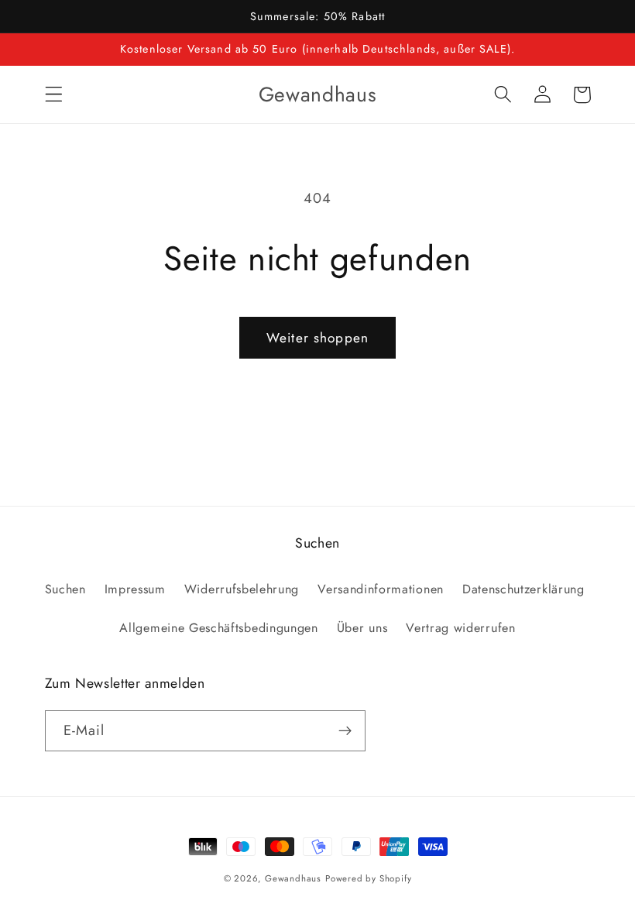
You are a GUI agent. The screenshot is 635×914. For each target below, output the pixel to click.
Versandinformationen (381, 589)
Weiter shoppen (317, 337)
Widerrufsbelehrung (241, 589)
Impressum (135, 589)
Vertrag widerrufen (460, 628)
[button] (54, 95)
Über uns (362, 628)
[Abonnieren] (345, 731)
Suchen (65, 589)
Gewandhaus (293, 878)
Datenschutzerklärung (523, 589)
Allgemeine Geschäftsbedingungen (218, 628)
